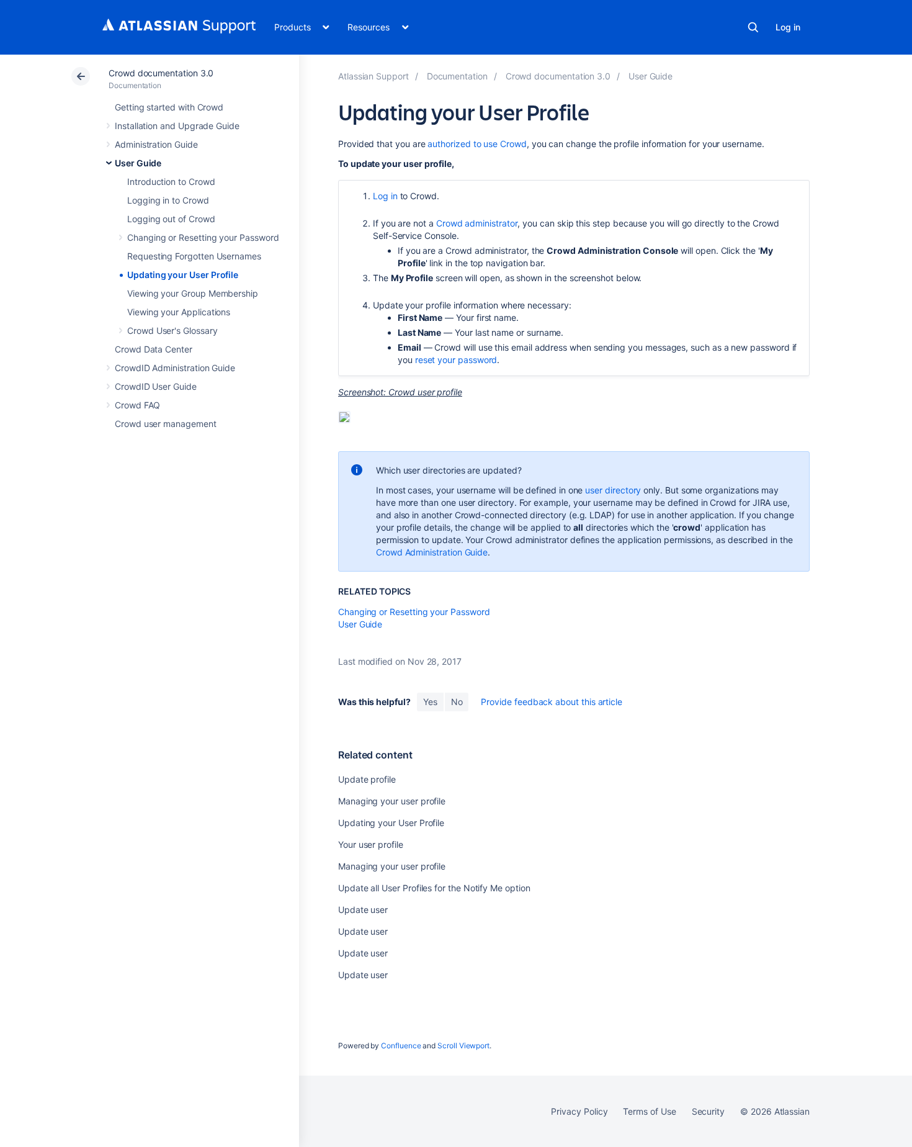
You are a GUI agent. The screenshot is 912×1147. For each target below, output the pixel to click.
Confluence (401, 1045)
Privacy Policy (579, 1111)
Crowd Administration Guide (432, 552)
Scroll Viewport (463, 1045)
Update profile (367, 779)
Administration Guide (156, 144)
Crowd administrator (477, 223)
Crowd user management (166, 423)
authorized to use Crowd (476, 143)
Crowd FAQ (137, 405)
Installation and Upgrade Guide (177, 125)
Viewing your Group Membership (192, 293)
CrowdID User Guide (156, 386)
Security (708, 1111)
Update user (363, 909)
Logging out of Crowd (171, 219)
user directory (613, 490)
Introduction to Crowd (171, 181)
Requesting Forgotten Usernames (194, 256)
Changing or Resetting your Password (203, 237)
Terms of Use (649, 1111)
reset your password (456, 359)
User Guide (138, 163)
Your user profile (370, 844)
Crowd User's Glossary (172, 330)
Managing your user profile (391, 801)
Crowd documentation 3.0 (161, 73)
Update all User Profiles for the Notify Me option (434, 888)
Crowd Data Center (153, 349)
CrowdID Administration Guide (175, 367)
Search (753, 27)
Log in (788, 27)
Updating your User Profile (182, 274)
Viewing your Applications (178, 312)
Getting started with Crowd (169, 107)
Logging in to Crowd (168, 200)
